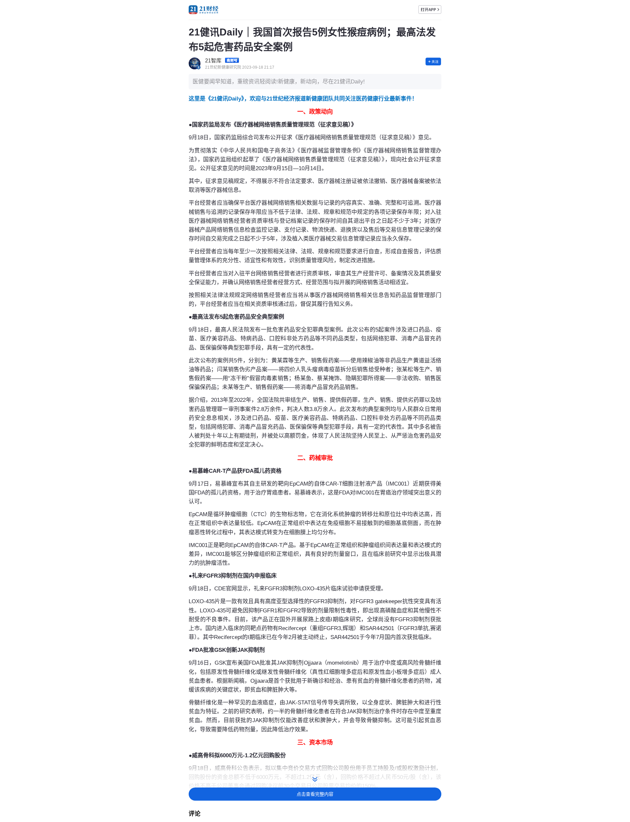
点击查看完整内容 (315, 794)
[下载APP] (429, 9)
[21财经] (203, 9)
